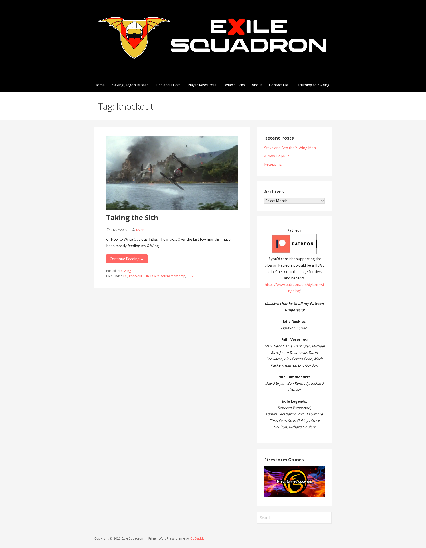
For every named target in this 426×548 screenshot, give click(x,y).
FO (125, 276)
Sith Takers (152, 276)
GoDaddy (197, 538)
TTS (190, 276)
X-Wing (126, 271)
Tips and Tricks (168, 84)
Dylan (140, 230)
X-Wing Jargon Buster (130, 84)
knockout (135, 276)
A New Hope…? (276, 156)
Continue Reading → (127, 258)
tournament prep (173, 276)
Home (100, 84)
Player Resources (202, 84)
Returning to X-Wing (312, 84)
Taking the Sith (132, 217)
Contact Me (278, 84)
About (257, 84)
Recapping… (274, 164)
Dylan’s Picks (234, 84)
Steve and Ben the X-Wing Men (290, 147)
